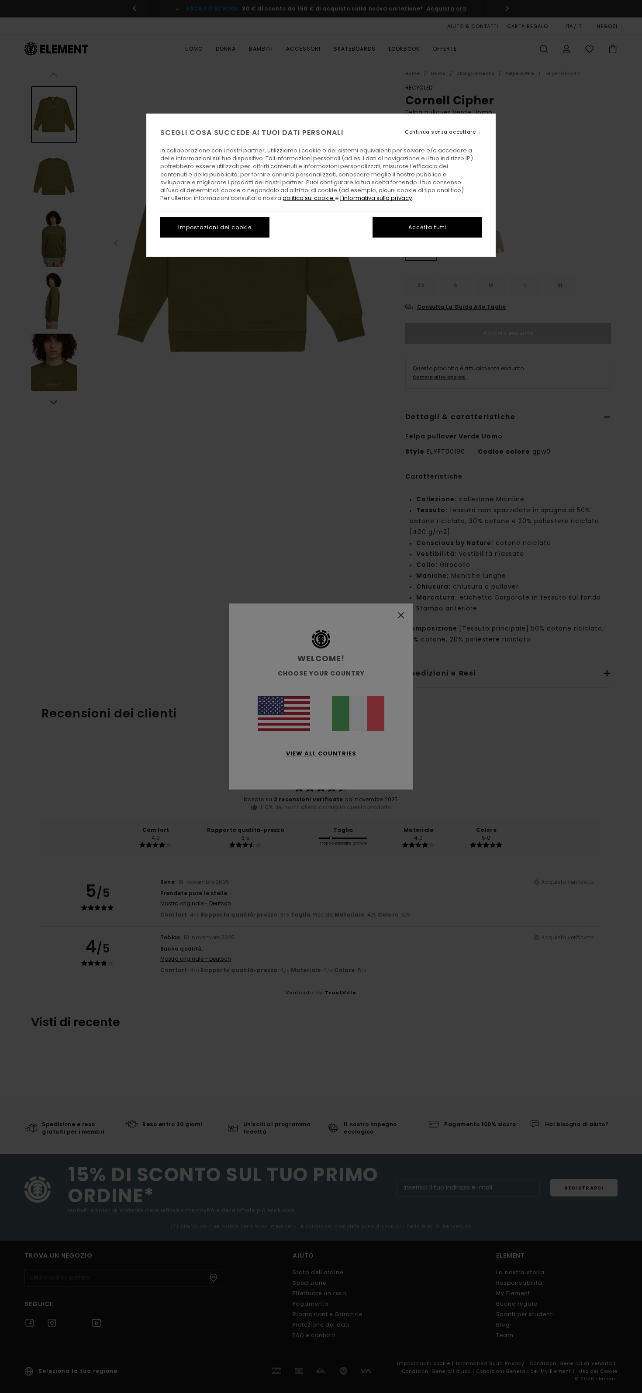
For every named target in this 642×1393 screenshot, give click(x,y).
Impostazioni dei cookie (215, 227)
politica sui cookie (309, 198)
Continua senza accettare (440, 132)
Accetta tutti (427, 227)
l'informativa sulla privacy (376, 198)
